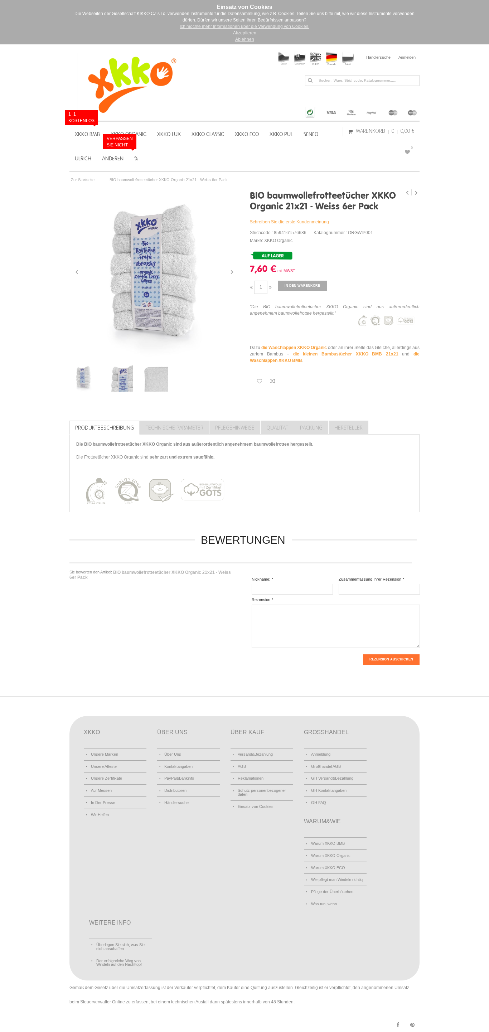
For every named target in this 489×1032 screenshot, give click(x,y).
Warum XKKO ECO (328, 868)
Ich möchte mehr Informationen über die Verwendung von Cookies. (244, 26)
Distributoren (175, 790)
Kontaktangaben (178, 766)
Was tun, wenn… (326, 904)
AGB (242, 766)
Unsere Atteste (104, 766)
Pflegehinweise (235, 427)
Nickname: (261, 579)
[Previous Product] (407, 192)
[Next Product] (416, 192)
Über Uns (172, 754)
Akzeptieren (244, 32)
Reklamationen (250, 778)
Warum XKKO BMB (328, 843)
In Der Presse (103, 802)
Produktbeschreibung (104, 427)
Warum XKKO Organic (330, 855)
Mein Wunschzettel (412, 148)
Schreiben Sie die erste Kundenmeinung (289, 221)
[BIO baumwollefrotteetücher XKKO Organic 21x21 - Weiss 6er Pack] (154, 272)
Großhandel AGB (326, 766)
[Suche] (310, 80)
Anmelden (407, 57)
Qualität (277, 427)
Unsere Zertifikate (106, 778)
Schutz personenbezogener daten (262, 792)
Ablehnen (244, 39)
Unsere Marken (104, 754)
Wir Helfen (100, 815)
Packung (311, 427)
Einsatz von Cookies (255, 806)
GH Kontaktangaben (329, 790)
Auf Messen (101, 790)
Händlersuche (378, 57)
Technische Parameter (174, 427)
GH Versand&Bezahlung (332, 778)
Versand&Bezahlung (255, 754)
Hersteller (348, 427)
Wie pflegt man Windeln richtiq (337, 879)
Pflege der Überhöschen (332, 892)
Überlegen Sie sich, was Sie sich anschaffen (120, 947)
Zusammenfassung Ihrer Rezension (370, 579)
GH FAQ (318, 802)
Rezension (261, 599)
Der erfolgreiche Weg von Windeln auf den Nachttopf (119, 963)
